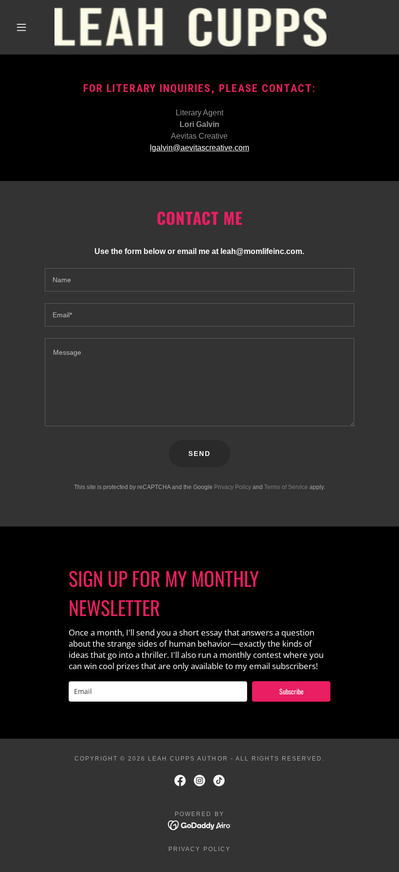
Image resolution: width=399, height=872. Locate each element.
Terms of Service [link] (286, 487)
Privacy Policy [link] (232, 487)
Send (199, 453)
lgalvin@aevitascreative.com (199, 148)
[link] (190, 27)
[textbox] (199, 279)
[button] (21, 27)
